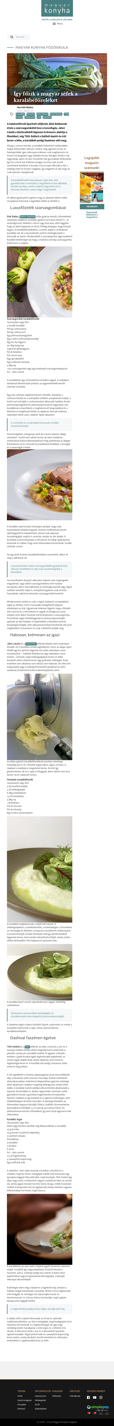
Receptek (22, 1405)
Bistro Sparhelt (27, 217)
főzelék (30, 114)
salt (39, 117)
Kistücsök (31, 644)
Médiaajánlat (40, 1400)
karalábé (20, 114)
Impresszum (40, 1396)
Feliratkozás (75, 1396)
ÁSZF (37, 1405)
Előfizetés (56, 1396)
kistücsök (30, 117)
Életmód (21, 1409)
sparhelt (47, 117)
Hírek (20, 1396)
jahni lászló (42, 114)
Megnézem (92, 207)
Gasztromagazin (25, 1400)
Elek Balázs (56, 114)
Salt (27, 1047)
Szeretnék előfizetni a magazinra (92, 215)
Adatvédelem (41, 1409)
